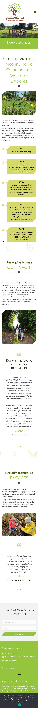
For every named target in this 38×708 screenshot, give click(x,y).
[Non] (35, 701)
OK (19, 705)
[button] (18, 447)
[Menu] (34, 11)
